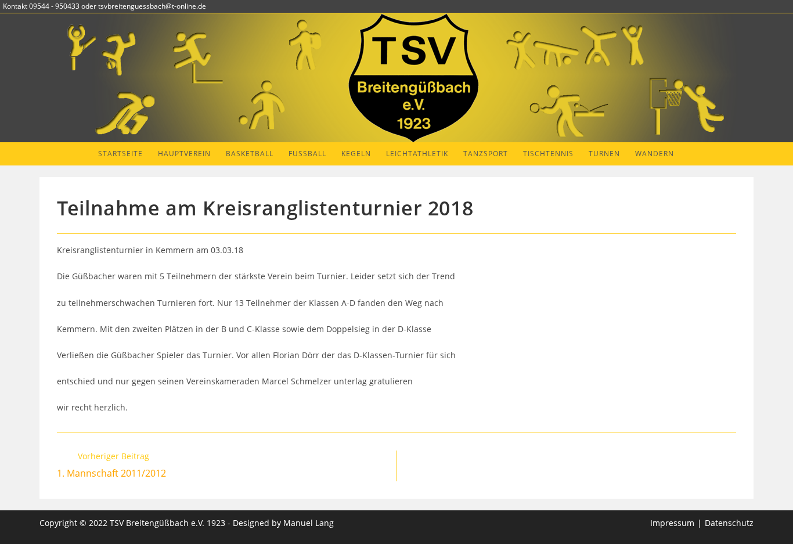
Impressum (672, 522)
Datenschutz (729, 522)
